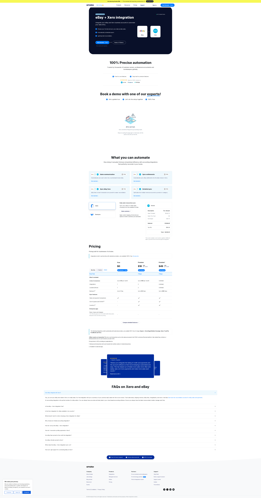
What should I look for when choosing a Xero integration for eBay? (62, 416)
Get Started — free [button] (122, 270)
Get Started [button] (141, 270)
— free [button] (167, 5)
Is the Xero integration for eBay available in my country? (59, 411)
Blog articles (89, 479)
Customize (9, 492)
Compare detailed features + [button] (130, 322)
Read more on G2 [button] (115, 374)
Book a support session (159, 476)
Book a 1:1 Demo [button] (119, 42)
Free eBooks (157, 484)
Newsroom (89, 482)
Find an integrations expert (137, 479)
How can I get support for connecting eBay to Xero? (59, 449)
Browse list (135, 256)
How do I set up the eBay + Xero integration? (57, 425)
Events (88, 484)
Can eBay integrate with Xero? (53, 392)
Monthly (93, 270)
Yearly (100, 270)
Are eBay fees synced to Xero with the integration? (58, 435)
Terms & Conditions (91, 489)
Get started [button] (94, 181)
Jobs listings (89, 476)
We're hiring (99, 5)
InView (110, 479)
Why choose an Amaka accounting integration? (57, 420)
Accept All (26, 492)
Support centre (157, 479)
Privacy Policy (101, 489)
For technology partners (136, 476)
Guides (155, 482)
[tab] (102, 206)
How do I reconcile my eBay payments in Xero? (57, 430)
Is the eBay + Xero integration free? (54, 406)
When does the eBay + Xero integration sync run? (58, 445)
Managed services (113, 476)
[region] (18, 487)
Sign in (154, 5)
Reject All (18, 492)
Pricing (135, 5)
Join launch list (150, 1)
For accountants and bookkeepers (139, 474)
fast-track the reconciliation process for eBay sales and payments (185, 397)
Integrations (111, 474)
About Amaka (89, 474)
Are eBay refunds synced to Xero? (54, 440)
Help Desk (156, 474)
